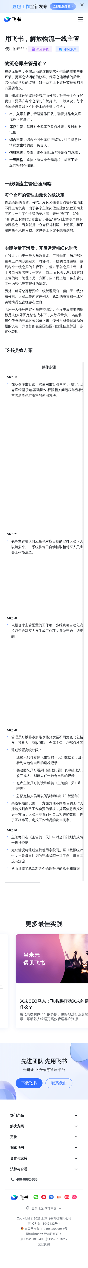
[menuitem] (44, 1115)
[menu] (44, 1147)
